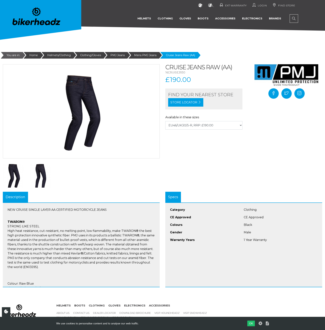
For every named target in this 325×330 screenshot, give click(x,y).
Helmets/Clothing (59, 55)
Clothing (165, 18)
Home (33, 55)
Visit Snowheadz (195, 312)
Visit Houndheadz (167, 312)
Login (262, 5)
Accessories (225, 18)
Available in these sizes (182, 117)
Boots (203, 18)
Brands (275, 18)
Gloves (185, 18)
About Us (63, 312)
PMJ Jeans (117, 55)
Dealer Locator (104, 312)
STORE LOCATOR (184, 102)
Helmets (144, 18)
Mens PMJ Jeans (145, 55)
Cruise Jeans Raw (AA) (180, 55)
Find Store (286, 5)
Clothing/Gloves (90, 55)
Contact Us (81, 312)
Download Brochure (135, 312)
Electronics (252, 18)
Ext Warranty (236, 5)
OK (251, 323)
